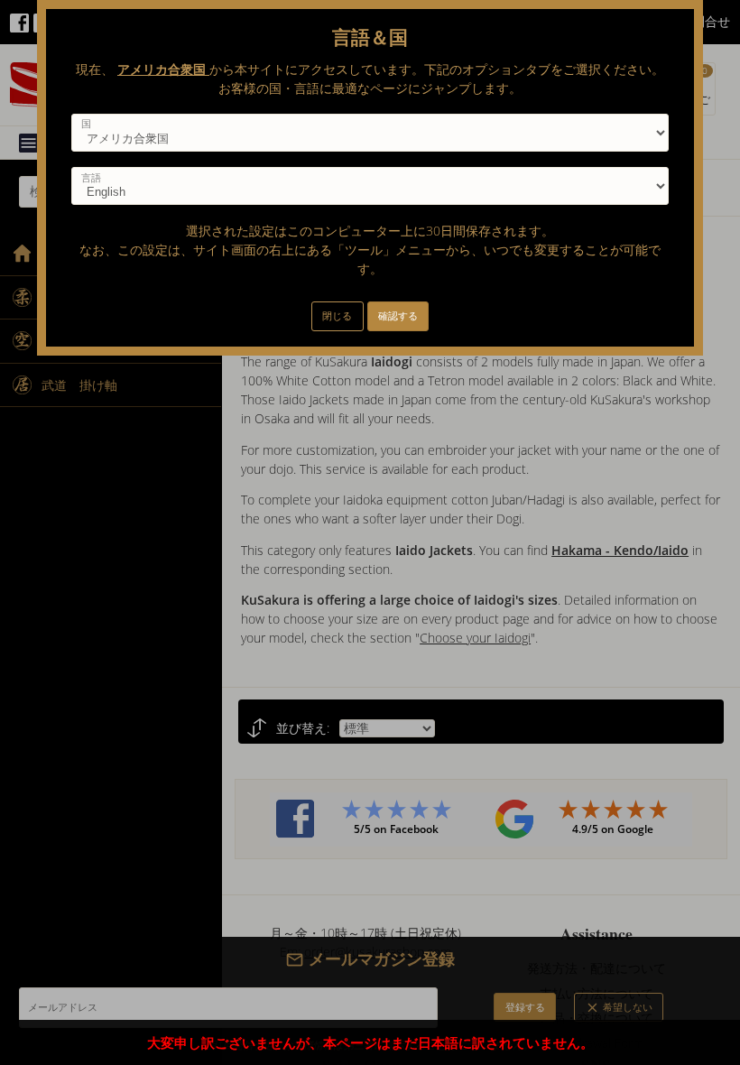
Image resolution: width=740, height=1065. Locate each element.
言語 (91, 177)
